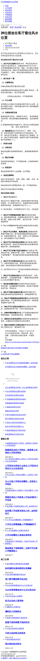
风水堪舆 (8, 10)
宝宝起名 (8, 12)
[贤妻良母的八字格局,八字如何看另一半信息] (22, 493)
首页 (7, 6)
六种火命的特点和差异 (15, 633)
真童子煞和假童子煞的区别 (17, 622)
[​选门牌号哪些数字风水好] (15, 574)
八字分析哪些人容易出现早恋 (18, 535)
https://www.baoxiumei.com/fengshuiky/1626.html (22, 342)
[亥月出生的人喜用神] (13, 596)
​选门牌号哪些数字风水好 (16, 579)
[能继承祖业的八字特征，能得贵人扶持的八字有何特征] (22, 445)
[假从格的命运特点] (12, 639)
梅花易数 (8, 19)
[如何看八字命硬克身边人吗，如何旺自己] (21, 506)
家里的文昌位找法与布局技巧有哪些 (14, 348)
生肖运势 (8, 17)
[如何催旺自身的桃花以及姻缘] (17, 564)
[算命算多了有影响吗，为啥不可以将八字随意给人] (22, 543)
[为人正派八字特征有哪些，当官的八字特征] (22, 477)
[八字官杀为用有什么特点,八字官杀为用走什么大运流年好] (22, 461)
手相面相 (8, 14)
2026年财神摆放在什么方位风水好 (20, 590)
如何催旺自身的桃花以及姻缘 (18, 568)
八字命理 (8, 8)
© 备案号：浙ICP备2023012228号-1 (14, 658)
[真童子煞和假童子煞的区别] (16, 618)
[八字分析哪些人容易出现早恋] (17, 530)
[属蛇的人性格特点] (12, 607)
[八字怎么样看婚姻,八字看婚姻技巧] (19, 520)
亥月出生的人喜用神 (14, 601)
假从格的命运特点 (13, 644)
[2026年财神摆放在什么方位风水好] (18, 585)
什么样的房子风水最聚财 (10, 354)
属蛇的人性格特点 (13, 611)
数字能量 (8, 21)
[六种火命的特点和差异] (14, 628)
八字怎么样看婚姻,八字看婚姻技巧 (20, 524)
